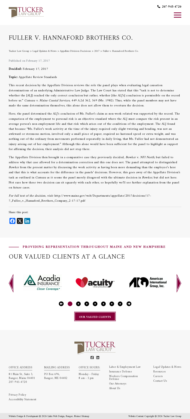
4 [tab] (95, 304)
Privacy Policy (17, 395)
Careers (158, 376)
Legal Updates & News (167, 367)
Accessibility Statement (22, 399)
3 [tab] (86, 304)
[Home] (26, 12)
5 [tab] (103, 304)
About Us (114, 388)
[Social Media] (92, 357)
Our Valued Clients (95, 317)
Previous (11, 283)
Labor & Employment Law (125, 367)
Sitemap (85, 416)
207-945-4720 (171, 6)
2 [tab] (78, 304)
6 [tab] (112, 304)
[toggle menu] (177, 15)
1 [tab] (70, 304)
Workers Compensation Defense (123, 378)
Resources (159, 371)
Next (179, 283)
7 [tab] (120, 304)
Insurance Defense (120, 371)
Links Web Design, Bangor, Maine (64, 416)
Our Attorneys (118, 383)
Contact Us (160, 381)
